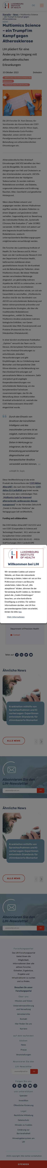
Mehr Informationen (15, 617)
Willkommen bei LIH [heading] (23, 564)
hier (20, 612)
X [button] (44, 548)
